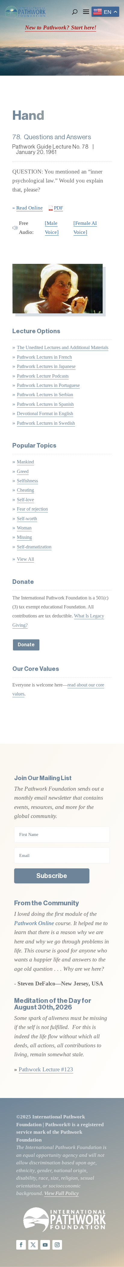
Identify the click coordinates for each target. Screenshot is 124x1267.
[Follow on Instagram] (57, 1245)
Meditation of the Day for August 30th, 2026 (52, 1004)
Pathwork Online (34, 923)
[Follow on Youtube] (45, 1245)
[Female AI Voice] (85, 227)
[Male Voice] (52, 227)
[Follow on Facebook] (21, 1245)
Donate (26, 644)
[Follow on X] (33, 1245)
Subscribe (51, 876)
